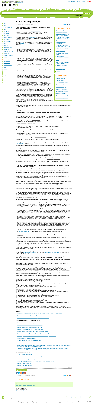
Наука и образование (8, 59)
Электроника (6, 82)
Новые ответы (7, 63)
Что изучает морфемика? (62, 95)
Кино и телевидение (8, 47)
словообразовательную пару (30, 252)
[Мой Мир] (68, 24)
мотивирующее (20, 143)
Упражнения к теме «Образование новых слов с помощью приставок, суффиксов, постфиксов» (39, 313)
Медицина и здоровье (8, 55)
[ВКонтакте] (63, 24)
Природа (5, 67)
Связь (5, 72)
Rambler (23, 390)
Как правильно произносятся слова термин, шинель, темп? (63, 38)
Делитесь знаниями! (23, 4)
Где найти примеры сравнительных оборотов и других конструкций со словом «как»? (63, 58)
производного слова (25, 43)
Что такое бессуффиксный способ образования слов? (29, 325)
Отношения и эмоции (8, 65)
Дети (5, 29)
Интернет (6, 45)
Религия (5, 71)
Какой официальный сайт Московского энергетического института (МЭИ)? (63, 50)
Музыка (5, 57)
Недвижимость (7, 61)
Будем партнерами (64, 397)
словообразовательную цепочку (51, 252)
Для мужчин (6, 33)
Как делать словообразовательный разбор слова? (29, 340)
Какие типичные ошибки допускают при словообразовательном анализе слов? (35, 359)
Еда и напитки (7, 39)
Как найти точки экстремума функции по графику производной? (62, 42)
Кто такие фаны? (60, 84)
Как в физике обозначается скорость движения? (62, 63)
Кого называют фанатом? (62, 82)
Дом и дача (6, 35)
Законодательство (7, 41)
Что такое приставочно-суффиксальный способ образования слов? (33, 333)
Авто (5, 23)
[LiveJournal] (69, 24)
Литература (6, 53)
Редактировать (20, 24)
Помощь (78, 1)
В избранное (27, 24)
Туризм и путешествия (8, 76)
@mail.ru (30, 385)
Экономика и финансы (8, 80)
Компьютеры (6, 49)
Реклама (83, 1)
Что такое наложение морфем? (24, 363)
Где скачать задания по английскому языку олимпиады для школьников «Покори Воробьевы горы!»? (63, 67)
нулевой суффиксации (23, 231)
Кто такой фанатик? (60, 78)
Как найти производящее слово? (24, 354)
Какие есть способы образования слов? (26, 338)
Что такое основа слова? (62, 91)
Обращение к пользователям (66, 402)
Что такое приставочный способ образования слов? (29, 322)
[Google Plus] (70, 24)
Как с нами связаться (84, 397)
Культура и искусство (8, 51)
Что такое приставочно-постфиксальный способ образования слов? (33, 331)
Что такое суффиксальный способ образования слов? (29, 327)
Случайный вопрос (79, 15)
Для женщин (6, 31)
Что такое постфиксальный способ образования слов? (30, 329)
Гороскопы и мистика (8, 27)
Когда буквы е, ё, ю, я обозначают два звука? (61, 31)
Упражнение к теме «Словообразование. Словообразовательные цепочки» (34, 315)
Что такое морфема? (61, 93)
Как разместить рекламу (85, 396)
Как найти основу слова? (62, 98)
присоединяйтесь (20, 2)
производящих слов (32, 37)
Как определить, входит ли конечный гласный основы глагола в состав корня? (35, 361)
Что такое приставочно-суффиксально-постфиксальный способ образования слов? (36, 336)
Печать (33, 24)
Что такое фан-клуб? (61, 87)
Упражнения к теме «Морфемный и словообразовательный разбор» (33, 318)
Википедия (20, 385)
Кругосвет (24, 385)
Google (34, 385)
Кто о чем (73, 397)
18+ (90, 1)
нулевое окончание (35, 31)
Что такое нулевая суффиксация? (25, 365)
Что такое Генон (63, 396)
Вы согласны (74, 396)
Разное (5, 69)
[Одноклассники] (66, 24)
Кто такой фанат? (60, 80)
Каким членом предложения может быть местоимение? (62, 35)
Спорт (5, 74)
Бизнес (5, 25)
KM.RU (28, 385)
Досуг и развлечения (8, 37)
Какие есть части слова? (62, 89)
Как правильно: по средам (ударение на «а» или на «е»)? (63, 46)
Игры (5, 43)
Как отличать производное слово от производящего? (29, 356)
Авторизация (72, 1)
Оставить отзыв (21, 370)
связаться (7, 401)
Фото (5, 78)
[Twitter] (65, 24)
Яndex (17, 385)
